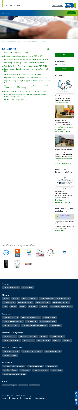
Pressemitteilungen (10, 385)
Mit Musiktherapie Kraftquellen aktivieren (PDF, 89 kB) (23, 56)
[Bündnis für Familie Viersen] (51, 253)
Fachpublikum (21, 42)
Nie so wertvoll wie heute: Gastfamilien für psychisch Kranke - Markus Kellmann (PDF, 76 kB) (25, 95)
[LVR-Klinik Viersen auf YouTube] (76, 400)
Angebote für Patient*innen (28, 336)
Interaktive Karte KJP (10, 355)
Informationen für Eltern (53, 351)
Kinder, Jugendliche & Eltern (12, 347)
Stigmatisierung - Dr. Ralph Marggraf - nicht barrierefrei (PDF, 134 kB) (27, 82)
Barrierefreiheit (40, 398)
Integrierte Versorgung (41, 370)
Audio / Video (34, 385)
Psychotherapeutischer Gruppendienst (35, 325)
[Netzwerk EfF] (40, 253)
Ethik (5, 307)
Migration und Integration (61, 302)
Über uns (5, 295)
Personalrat (32, 307)
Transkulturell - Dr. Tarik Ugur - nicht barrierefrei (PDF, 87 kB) (25, 66)
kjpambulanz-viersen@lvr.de (64, 159)
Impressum (14, 398)
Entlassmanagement (57, 336)
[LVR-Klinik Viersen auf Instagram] (76, 393)
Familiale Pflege (56, 325)
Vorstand (15, 298)
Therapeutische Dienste (11, 325)
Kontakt (13, 307)
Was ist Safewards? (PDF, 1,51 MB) (16, 53)
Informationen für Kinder (11, 351)
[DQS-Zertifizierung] (6, 253)
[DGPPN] (18, 253)
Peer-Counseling (60, 230)
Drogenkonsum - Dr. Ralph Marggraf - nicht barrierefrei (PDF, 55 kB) (26, 70)
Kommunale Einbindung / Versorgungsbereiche (55, 298)
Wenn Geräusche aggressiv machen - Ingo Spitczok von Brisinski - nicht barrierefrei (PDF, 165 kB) (26, 87)
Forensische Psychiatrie (47, 321)
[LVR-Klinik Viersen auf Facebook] (76, 396)
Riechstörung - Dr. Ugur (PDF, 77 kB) (16, 100)
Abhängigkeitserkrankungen (30, 317)
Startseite (12, 42)
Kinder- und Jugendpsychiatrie (13, 321)
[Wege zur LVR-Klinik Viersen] (63, 253)
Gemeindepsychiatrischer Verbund (14, 374)
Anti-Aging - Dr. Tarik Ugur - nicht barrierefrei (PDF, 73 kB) (24, 63)
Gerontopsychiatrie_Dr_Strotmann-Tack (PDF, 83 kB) (22, 74)
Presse (4, 381)
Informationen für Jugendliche (32, 351)
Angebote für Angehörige (11, 340)
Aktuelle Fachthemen (33, 42)
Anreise (22, 307)
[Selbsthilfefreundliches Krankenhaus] (29, 264)
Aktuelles (5, 284)
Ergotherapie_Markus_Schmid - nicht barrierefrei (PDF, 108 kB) (26, 78)
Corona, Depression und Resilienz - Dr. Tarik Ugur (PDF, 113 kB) (25, 91)
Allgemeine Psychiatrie (11, 317)
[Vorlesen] (48, 49)
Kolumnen (56, 340)
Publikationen (25, 370)
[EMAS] (29, 253)
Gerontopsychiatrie (49, 317)
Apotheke (44, 307)
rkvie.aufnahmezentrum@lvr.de (64, 127)
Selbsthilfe (67, 340)
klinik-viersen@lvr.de (61, 103)
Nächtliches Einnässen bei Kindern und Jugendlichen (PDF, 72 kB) (26, 59)
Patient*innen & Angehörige (12, 333)
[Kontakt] (76, 403)
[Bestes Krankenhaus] (6, 264)
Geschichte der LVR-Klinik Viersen (61, 307)
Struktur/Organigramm (29, 298)
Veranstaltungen (27, 288)
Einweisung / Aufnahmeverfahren (14, 366)
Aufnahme (44, 336)
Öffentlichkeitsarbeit (42, 302)
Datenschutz (27, 398)
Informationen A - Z (9, 336)
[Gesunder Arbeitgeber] (18, 264)
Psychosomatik (31, 321)
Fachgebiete (6, 314)
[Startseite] (64, 5)
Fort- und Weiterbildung (11, 288)
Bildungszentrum (9, 302)
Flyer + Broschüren (43, 340)
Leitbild (6, 298)
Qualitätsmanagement (25, 302)
